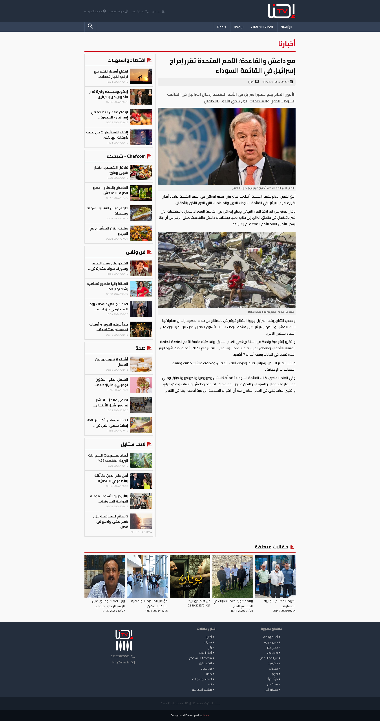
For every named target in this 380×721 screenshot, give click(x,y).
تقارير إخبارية (272, 642)
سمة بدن (274, 684)
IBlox (206, 715)
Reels (221, 27)
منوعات (275, 668)
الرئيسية (286, 27)
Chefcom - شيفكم (202, 658)
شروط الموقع (119, 11)
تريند (211, 684)
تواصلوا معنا (140, 11)
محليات (209, 642)
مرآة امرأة (274, 679)
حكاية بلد (274, 663)
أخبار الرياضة (207, 652)
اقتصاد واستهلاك (203, 679)
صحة (210, 674)
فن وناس (208, 668)
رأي (211, 647)
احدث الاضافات (262, 27)
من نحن (158, 11)
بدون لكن (274, 652)
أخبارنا (253, 82)
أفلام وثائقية (272, 637)
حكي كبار (274, 647)
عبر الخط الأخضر (270, 658)
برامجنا (238, 27)
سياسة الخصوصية (95, 11)
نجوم (276, 674)
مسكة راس (273, 689)
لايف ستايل (207, 663)
